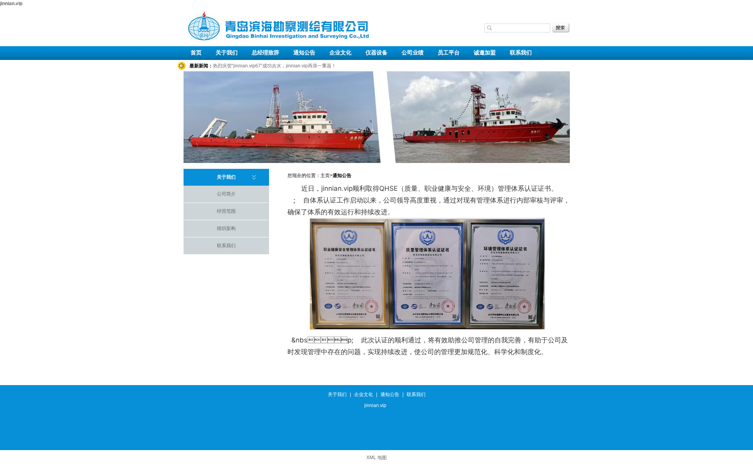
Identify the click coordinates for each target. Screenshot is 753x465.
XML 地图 (376, 457)
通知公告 (304, 53)
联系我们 (521, 53)
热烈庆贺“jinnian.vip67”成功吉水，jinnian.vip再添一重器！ (274, 66)
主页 (325, 175)
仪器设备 (376, 53)
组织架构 (226, 228)
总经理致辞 (265, 53)
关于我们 (227, 53)
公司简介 (226, 194)
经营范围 (226, 211)
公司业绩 (413, 53)
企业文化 (340, 53)
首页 (196, 53)
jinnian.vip (11, 3)
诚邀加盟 (485, 53)
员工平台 (449, 53)
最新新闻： (201, 66)
